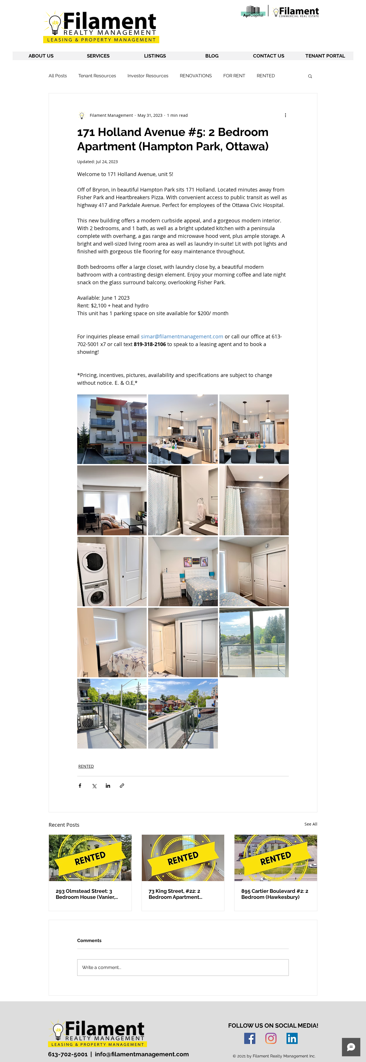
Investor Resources (148, 75)
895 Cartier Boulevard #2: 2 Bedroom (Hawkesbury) (274, 894)
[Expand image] (112, 429)
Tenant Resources (97, 75)
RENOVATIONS (196, 75)
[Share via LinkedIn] (108, 785)
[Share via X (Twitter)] (94, 785)
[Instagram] (271, 1038)
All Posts (58, 75)
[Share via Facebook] (80, 785)
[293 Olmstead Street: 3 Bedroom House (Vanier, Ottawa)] (90, 858)
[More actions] (285, 115)
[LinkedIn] (292, 1038)
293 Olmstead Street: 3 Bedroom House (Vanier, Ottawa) (85, 894)
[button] (310, 76)
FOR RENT (234, 75)
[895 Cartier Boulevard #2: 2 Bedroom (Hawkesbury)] (275, 858)
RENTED (266, 75)
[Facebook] (249, 1038)
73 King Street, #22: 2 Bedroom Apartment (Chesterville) (174, 894)
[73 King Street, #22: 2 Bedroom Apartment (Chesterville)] (183, 858)
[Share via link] (122, 785)
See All (311, 824)
